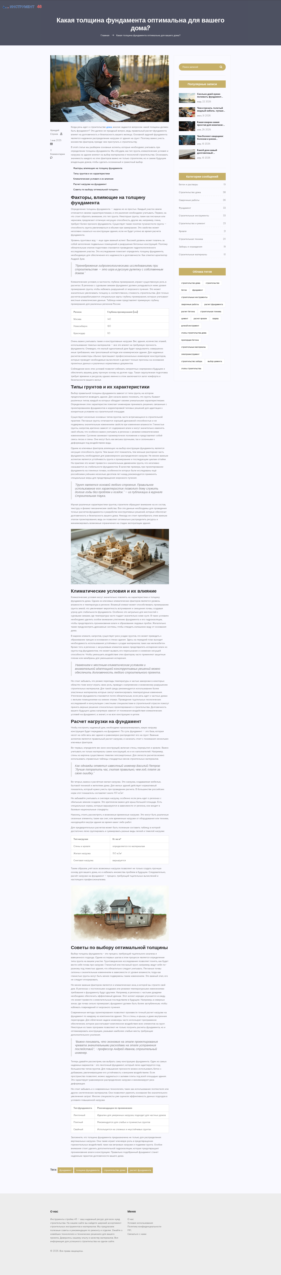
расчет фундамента (140, 1170)
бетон (184, 290)
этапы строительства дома (193, 332)
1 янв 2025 (55, 140)
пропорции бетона (190, 340)
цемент (184, 318)
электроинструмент (190, 354)
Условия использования (140, 1223)
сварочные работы (190, 304)
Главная (105, 35)
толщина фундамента (88, 1170)
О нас (130, 1219)
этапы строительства (191, 368)
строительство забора (191, 361)
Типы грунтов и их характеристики (91, 173)
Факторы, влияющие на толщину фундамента (97, 168)
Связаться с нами (136, 1234)
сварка (215, 318)
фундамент (65, 1170)
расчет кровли (200, 318)
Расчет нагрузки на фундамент (90, 184)
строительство (212, 283)
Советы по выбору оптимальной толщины (95, 189)
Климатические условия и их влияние (93, 178)
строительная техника (210, 311)
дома (109, 127)
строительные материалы (193, 347)
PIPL (129, 1230)
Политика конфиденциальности (144, 1226)
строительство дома (114, 1170)
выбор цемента (215, 361)
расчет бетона (188, 311)
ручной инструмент (190, 325)
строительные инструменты (194, 297)
